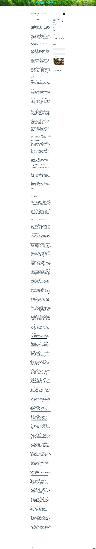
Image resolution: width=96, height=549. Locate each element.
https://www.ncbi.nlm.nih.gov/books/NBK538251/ (38, 511)
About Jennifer (54, 44)
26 (47, 269)
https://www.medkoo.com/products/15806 (37, 350)
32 (31, 305)
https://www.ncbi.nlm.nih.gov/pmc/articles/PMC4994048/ (39, 416)
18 (45, 281)
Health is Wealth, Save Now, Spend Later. (58, 34)
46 (43, 66)
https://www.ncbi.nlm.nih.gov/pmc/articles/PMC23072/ (38, 354)
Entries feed (32, 540)
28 (36, 273)
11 (41, 252)
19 (31, 287)
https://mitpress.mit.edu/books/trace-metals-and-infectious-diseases (40, 520)
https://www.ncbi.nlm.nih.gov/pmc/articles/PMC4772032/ (39, 514)
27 (38, 271)
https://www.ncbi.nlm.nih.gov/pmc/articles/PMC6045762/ (39, 489)
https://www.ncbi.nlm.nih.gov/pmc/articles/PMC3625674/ (39, 420)
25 (36, 297)
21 (36, 292)
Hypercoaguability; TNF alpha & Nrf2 (39, 13)
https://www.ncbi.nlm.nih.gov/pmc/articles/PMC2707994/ (39, 424)
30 (45, 298)
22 (48, 293)
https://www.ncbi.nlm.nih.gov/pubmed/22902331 (38, 529)
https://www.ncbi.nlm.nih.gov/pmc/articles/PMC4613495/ (39, 360)
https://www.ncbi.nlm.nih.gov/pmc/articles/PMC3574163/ (39, 508)
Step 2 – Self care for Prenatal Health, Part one (59, 37)
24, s (40, 296)
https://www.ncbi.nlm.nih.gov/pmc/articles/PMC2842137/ (39, 407)
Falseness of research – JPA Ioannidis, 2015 (58, 23)
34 (49, 309)
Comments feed (33, 541)
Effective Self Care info (42, 2)
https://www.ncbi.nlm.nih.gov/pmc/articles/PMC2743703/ (39, 465)
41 (36, 49)
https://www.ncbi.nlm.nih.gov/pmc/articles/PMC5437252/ (39, 373)
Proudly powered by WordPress (34, 547)
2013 (31, 227)
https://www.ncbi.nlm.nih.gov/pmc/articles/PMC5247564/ (39, 390)
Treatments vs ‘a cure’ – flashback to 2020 (58, 21)
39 (46, 318)
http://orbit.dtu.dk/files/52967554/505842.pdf (37, 444)
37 (39, 314)
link (48, 210)
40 (45, 320)
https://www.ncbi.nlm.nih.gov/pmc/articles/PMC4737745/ (39, 338)
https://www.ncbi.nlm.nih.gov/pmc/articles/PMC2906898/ (39, 365)
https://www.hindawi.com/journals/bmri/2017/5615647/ (39, 381)
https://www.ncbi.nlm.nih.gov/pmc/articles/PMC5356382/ (39, 434)
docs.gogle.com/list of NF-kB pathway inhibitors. (38, 19)
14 (41, 171)
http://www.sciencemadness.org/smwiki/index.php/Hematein (39, 475)
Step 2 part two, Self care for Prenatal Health (59, 38)
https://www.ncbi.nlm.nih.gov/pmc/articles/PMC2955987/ (39, 377)
